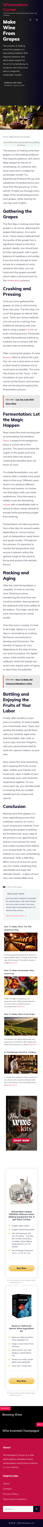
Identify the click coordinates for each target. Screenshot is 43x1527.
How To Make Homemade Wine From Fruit (19, 972)
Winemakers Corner (15, 7)
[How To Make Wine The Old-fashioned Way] (21, 950)
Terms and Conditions (15, 1499)
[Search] (36, 1509)
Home (5, 137)
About (6, 1483)
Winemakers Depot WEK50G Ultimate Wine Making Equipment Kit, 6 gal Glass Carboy (22, 1215)
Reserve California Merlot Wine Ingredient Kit (21, 1328)
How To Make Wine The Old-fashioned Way (18, 928)
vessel (6, 504)
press (9, 357)
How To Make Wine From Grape (19, 1014)
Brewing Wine (12, 1414)
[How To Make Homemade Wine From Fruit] (21, 994)
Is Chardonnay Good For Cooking (20, 1052)
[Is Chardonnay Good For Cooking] (21, 1072)
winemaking (14, 280)
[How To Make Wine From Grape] (21, 1034)
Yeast (6, 440)
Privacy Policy (10, 1493)
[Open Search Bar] (30, 19)
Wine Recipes (14, 886)
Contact (7, 1488)
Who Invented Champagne (20, 1430)
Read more (13, 963)
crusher (30, 329)
